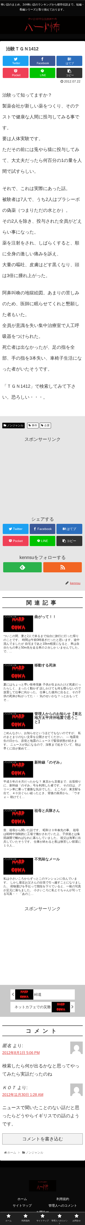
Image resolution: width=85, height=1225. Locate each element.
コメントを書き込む (42, 1138)
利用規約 (62, 1199)
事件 (34, 425)
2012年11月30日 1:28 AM (22, 1095)
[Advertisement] (42, 475)
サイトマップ (22, 1205)
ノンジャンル (15, 425)
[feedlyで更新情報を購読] (22, 567)
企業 (47, 425)
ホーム (22, 1199)
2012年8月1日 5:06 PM (21, 1053)
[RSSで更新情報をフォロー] (62, 567)
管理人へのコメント (63, 1205)
